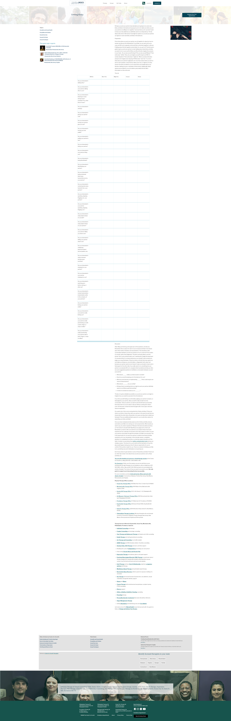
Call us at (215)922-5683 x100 (141, 705)
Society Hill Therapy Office (124, 491)
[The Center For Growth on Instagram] (137, 709)
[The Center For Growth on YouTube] (143, 709)
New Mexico (153, 667)
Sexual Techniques (44, 39)
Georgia (157, 662)
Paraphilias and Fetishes (45, 32)
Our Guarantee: (119, 463)
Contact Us (157, 3)
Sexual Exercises (43, 34)
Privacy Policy (120, 715)
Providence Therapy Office (124, 501)
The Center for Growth (89, 715)
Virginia (150, 662)
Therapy (105, 3)
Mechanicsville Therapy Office (125, 486)
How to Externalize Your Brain (46, 641)
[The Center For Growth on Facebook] (135, 709)
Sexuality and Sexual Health (46, 30)
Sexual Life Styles (44, 37)
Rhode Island (162, 658)
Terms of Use (129, 715)
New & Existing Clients (141, 716)
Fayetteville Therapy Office (124, 504)
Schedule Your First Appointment (191, 15)
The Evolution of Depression (46, 645)
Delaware (142, 662)
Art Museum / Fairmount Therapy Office (127, 496)
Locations (149, 3)
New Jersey (153, 658)
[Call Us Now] (143, 3)
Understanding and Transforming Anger (49, 639)
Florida (163, 662)
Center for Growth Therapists (51, 653)
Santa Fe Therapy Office (123, 508)
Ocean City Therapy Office (124, 483)
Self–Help (118, 3)
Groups (112, 3)
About (125, 3)
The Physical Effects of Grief (46, 647)
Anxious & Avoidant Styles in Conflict (48, 643)
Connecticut (143, 667)
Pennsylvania (143, 658)
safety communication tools (140, 441)
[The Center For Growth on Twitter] (140, 709)
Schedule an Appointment (103, 715)
